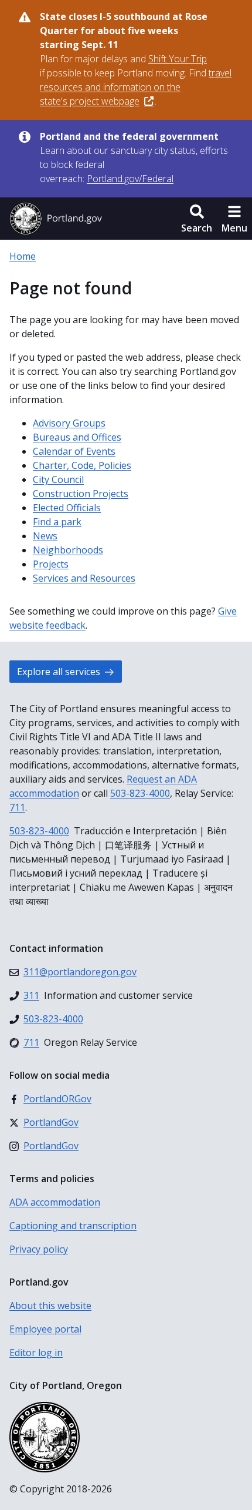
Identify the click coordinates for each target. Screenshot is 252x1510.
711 (17, 807)
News (45, 535)
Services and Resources (84, 578)
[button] (196, 218)
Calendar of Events (74, 451)
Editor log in (36, 1352)
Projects (51, 564)
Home (22, 256)
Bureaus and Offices (77, 437)
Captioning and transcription (73, 1225)
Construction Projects (80, 493)
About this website (50, 1305)
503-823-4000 (140, 793)
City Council (58, 479)
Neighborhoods (68, 549)
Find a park (57, 521)
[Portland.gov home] (55, 218)
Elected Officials (67, 507)
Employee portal (45, 1329)
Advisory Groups (69, 423)
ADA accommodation (54, 1202)
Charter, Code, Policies (82, 465)
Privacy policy (38, 1249)
